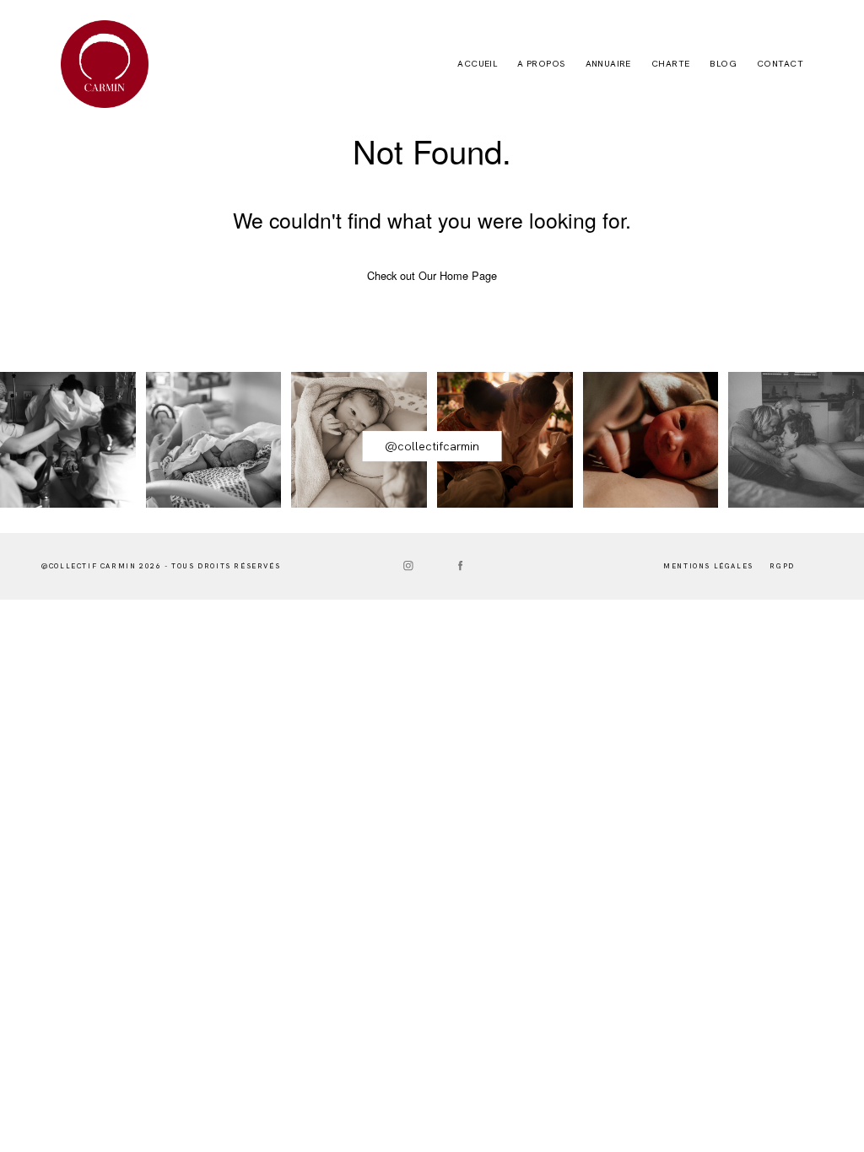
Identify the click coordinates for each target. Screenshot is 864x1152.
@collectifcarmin (432, 446)
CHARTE (670, 64)
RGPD (782, 566)
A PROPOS (540, 64)
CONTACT (780, 64)
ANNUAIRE (608, 64)
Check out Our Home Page (432, 275)
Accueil (477, 64)
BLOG (723, 64)
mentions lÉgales (708, 566)
